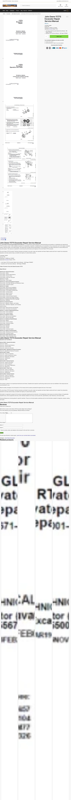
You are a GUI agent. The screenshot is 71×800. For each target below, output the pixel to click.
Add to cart (59, 36)
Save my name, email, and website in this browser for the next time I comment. (17, 430)
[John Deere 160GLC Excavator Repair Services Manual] (66, 16)
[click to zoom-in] (23, 37)
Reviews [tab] (3, 239)
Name (1, 425)
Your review (3, 422)
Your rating (2, 412)
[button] (66, 10)
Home (4, 13)
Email (1, 427)
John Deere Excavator (16, 13)
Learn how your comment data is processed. (26, 435)
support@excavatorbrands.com (62, 1)
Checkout (66, 6)
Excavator (8, 13)
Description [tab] (3, 238)
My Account (60, 6)
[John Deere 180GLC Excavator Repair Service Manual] (67, 16)
